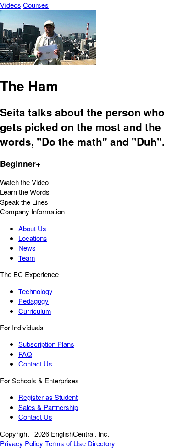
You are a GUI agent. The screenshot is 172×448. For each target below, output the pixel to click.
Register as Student (48, 397)
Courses (36, 5)
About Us (32, 228)
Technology (35, 291)
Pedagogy (33, 301)
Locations (32, 238)
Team (26, 257)
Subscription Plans (46, 344)
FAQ (25, 354)
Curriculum (34, 311)
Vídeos (10, 5)
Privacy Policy (21, 443)
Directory (101, 443)
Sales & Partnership (48, 407)
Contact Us (35, 363)
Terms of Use (65, 443)
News (27, 247)
